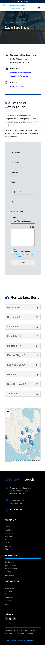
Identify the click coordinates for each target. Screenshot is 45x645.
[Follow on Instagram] (10, 618)
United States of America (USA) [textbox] (22, 221)
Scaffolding (9, 562)
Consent (14, 249)
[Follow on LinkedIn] (14, 618)
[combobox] (23, 221)
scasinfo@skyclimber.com (21, 72)
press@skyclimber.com (20, 76)
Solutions (9, 536)
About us (8, 530)
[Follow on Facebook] (6, 618)
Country (14, 218)
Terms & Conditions (26, 640)
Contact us (9, 549)
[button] (29, 437)
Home (7, 526)
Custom (8, 604)
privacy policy (19, 254)
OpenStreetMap (27, 460)
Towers (8, 600)
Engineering (9, 575)
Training (8, 571)
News (7, 542)
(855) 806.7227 (17, 86)
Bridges (8, 594)
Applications (10, 533)
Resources (9, 539)
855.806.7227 (16, 509)
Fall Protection (11, 568)
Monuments (10, 597)
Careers (8, 546)
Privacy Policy (10, 640)
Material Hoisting (12, 565)
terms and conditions (23, 255)
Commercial (9, 588)
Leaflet (16, 460)
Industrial (8, 591)
